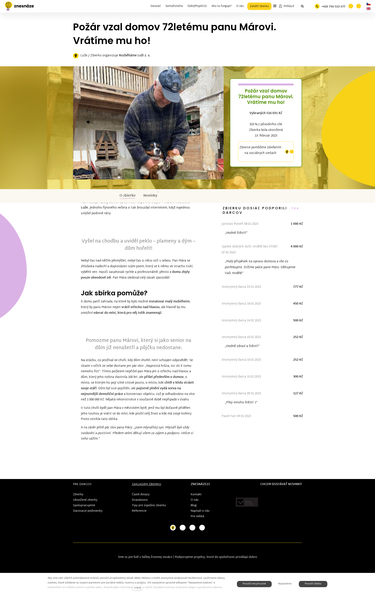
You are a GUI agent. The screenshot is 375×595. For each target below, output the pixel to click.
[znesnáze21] (19, 6)
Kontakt (196, 494)
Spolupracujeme (84, 505)
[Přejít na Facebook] (173, 528)
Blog (193, 505)
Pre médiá (197, 516)
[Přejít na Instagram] (183, 528)
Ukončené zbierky (85, 500)
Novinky (150, 195)
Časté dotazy (141, 494)
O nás (194, 500)
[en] (368, 8)
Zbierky (78, 494)
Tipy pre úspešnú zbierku (149, 505)
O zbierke (128, 195)
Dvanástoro (140, 500)
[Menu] (275, 5)
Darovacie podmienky (88, 511)
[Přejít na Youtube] (192, 528)
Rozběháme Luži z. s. (134, 55)
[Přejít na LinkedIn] (202, 528)
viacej (137, 588)
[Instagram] (292, 152)
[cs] (368, 4)
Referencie (139, 511)
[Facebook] (287, 152)
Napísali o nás (200, 511)
